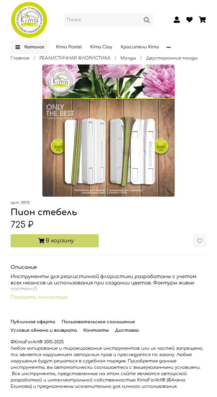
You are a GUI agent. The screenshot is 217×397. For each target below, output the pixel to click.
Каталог (34, 47)
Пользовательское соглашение (98, 322)
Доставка (127, 330)
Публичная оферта (33, 322)
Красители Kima (140, 47)
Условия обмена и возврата (44, 330)
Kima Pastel (69, 47)
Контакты (96, 330)
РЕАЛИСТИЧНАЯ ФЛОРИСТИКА (74, 58)
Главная (20, 58)
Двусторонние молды (171, 58)
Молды (128, 58)
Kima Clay (101, 47)
